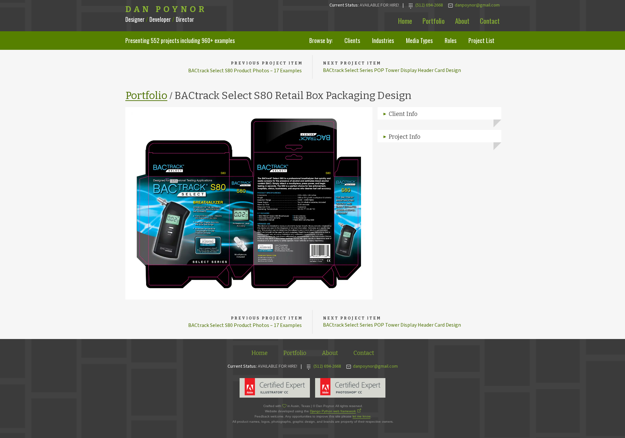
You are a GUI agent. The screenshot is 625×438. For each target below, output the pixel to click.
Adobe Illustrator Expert (275, 388)
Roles (450, 40)
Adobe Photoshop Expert (350, 388)
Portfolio (434, 21)
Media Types (419, 40)
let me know (361, 416)
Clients (352, 40)
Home (405, 21)
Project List (481, 40)
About (462, 21)
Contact (490, 21)
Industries (383, 40)
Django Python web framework (333, 411)
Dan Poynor (166, 9)
